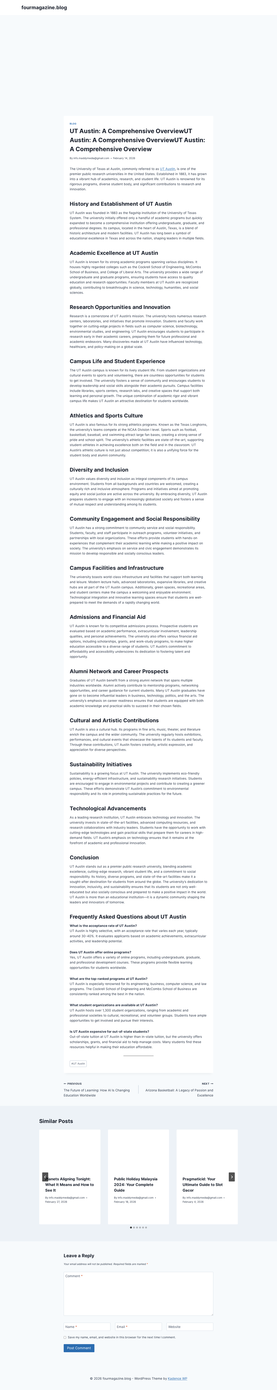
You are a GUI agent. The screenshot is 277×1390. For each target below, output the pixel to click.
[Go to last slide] (45, 1176)
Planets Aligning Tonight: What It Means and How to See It (69, 1185)
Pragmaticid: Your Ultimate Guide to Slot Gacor (203, 1185)
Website (174, 1327)
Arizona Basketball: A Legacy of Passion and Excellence (179, 1089)
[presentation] (69, 1150)
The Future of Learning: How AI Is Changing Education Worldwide (97, 1089)
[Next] (232, 1176)
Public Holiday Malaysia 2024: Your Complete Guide (136, 1185)
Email (122, 1327)
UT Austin (167, 169)
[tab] (131, 1227)
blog (73, 123)
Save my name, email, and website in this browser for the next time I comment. (122, 1337)
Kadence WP (177, 1378)
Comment (74, 1276)
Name (71, 1327)
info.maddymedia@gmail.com (91, 158)
